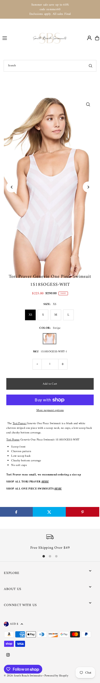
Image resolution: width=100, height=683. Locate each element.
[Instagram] (8, 655)
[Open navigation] (15, 38)
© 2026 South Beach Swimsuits (23, 675)
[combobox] (50, 66)
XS (30, 315)
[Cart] (97, 38)
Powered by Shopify (56, 675)
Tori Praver (20, 423)
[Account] (89, 38)
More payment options (50, 410)
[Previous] (11, 187)
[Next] (88, 187)
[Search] (90, 66)
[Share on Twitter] (49, 512)
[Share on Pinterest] (82, 512)
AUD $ (14, 624)
